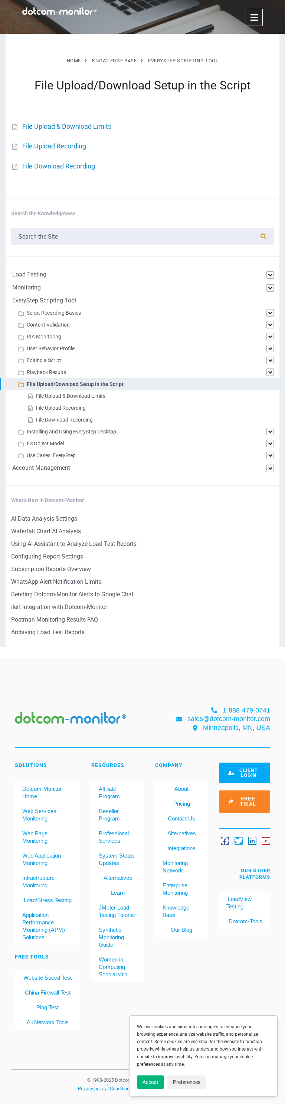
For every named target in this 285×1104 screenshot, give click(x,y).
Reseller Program (109, 815)
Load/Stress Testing (48, 900)
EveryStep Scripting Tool (44, 300)
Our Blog (181, 930)
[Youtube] (266, 841)
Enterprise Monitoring (175, 889)
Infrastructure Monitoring (38, 881)
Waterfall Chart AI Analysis (46, 531)
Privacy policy (93, 1088)
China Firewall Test (48, 992)
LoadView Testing (239, 903)
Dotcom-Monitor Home (42, 792)
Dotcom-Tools (244, 921)
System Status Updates (117, 859)
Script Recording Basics (54, 313)
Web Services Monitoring (39, 815)
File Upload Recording (54, 146)
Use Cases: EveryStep (51, 455)
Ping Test (47, 1007)
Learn (118, 893)
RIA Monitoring (44, 337)
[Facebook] (225, 841)
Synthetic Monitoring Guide (111, 937)
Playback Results (46, 372)
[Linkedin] (252, 841)
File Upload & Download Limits (66, 126)
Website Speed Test (47, 977)
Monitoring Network (175, 867)
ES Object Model (45, 443)
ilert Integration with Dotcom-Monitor (59, 606)
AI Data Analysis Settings (44, 518)
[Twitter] (239, 841)
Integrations (181, 848)
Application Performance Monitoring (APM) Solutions (43, 926)
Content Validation (48, 325)
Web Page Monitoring (35, 837)
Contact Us (181, 818)
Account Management (41, 467)
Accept (150, 1082)
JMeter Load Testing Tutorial (117, 911)
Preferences (186, 1082)
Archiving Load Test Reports (48, 632)
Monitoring (26, 287)
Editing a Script (44, 360)
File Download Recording (58, 166)
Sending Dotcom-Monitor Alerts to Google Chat (72, 594)
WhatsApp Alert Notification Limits (56, 581)
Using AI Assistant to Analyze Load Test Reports (74, 543)
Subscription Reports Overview (51, 569)
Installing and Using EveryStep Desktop (71, 432)
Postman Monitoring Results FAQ (54, 619)
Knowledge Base (176, 911)
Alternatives (118, 878)
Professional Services (114, 837)
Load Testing (29, 274)
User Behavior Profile (51, 348)
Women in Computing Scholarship (113, 966)
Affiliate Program (109, 792)
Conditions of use (129, 1088)
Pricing (181, 803)
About (181, 789)
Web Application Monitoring (41, 859)
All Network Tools (48, 1022)
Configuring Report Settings (47, 556)
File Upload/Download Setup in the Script (75, 384)
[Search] (263, 236)
